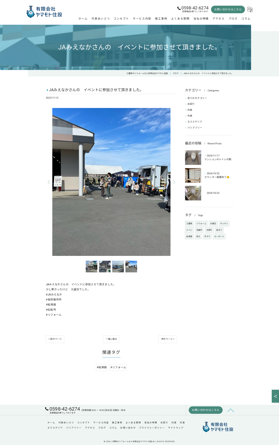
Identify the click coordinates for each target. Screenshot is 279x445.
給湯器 (189, 236)
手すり (207, 236)
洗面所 (199, 230)
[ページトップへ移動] (230, 410)
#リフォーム (118, 367)
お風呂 (213, 223)
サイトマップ (176, 427)
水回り (191, 104)
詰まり (219, 230)
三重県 (189, 223)
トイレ (189, 230)
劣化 (198, 236)
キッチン (224, 223)
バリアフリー (194, 127)
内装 (189, 110)
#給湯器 (102, 367)
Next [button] (173, 182)
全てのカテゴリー (197, 98)
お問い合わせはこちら (228, 9)
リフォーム (201, 223)
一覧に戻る (111, 339)
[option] (111, 182)
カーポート (219, 236)
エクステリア (194, 121)
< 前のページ (55, 339)
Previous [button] (49, 182)
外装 (189, 115)
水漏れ (209, 230)
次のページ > (167, 339)
